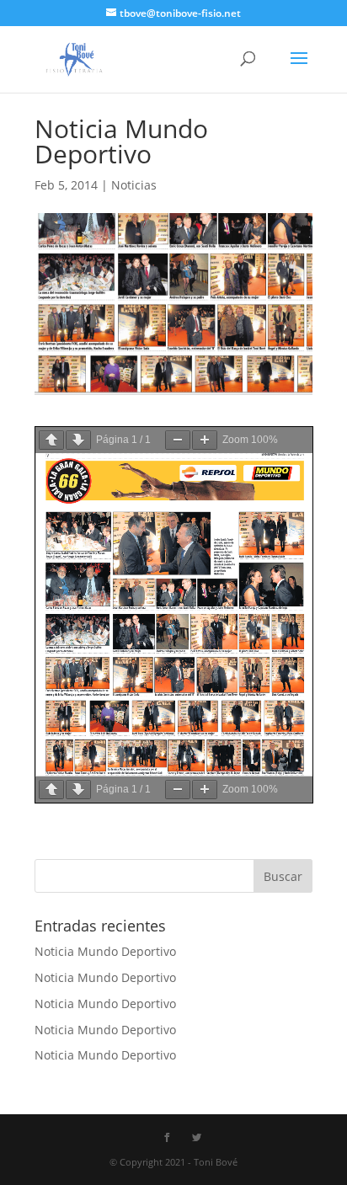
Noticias (134, 185)
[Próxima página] (78, 440)
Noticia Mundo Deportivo (105, 951)
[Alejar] (177, 440)
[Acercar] (204, 440)
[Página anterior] (51, 440)
